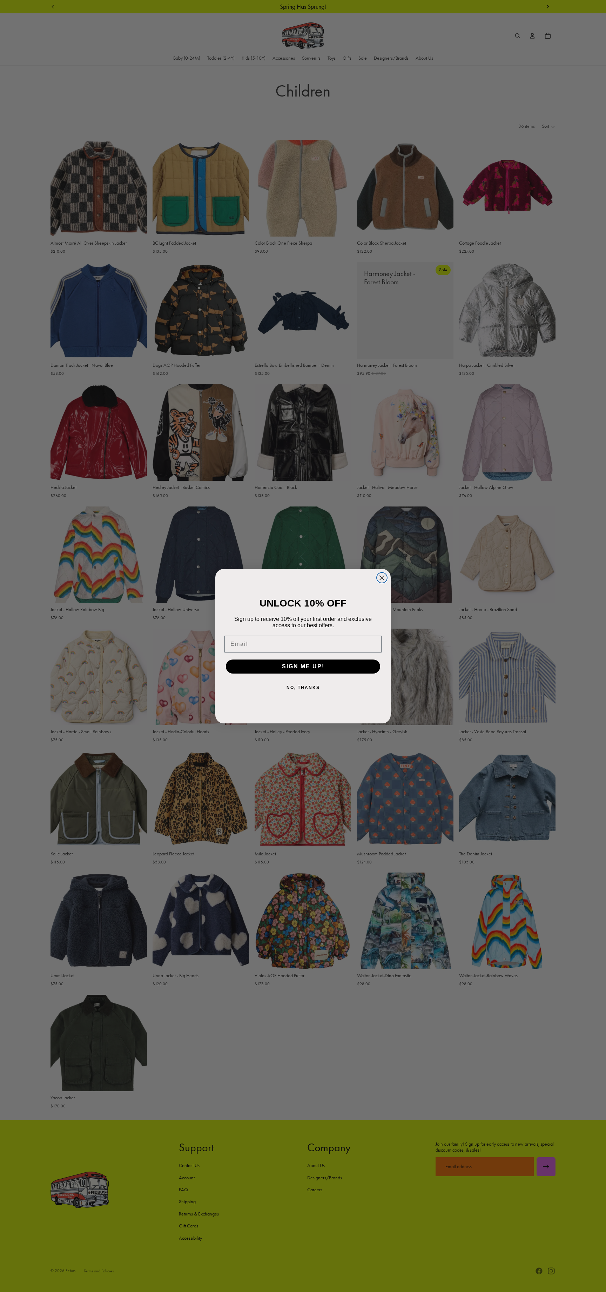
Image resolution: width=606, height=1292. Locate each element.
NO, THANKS (303, 687)
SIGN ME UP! (303, 666)
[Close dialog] (382, 577)
